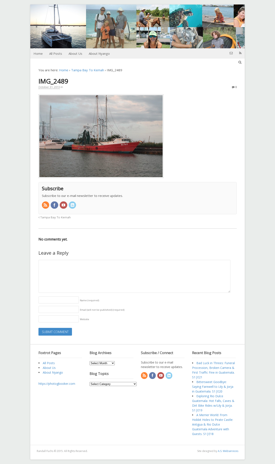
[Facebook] (55, 205)
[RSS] (46, 205)
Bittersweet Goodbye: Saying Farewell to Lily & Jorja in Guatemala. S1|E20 (212, 386)
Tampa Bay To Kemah (87, 70)
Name (89, 300)
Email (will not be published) (102, 309)
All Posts (55, 53)
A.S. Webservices (228, 451)
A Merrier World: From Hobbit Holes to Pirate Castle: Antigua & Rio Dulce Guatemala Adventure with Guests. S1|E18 (212, 424)
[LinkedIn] (73, 205)
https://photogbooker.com (56, 384)
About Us (75, 53)
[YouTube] (64, 205)
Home (38, 53)
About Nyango (99, 53)
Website (84, 319)
